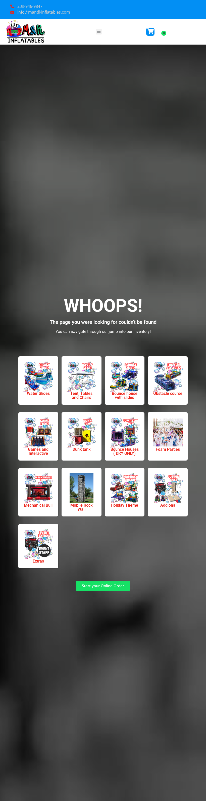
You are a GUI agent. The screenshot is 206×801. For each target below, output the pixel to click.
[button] (99, 32)
